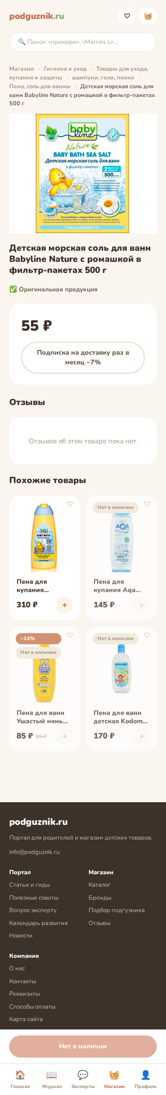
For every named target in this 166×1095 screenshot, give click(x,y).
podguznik (36, 16)
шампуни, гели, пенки (103, 77)
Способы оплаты (32, 1007)
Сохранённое (127, 16)
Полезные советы (33, 898)
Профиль (146, 1079)
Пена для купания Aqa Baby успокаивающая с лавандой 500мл (120, 586)
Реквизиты (24, 994)
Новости (21, 936)
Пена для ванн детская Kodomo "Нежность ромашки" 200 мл (120, 717)
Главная (20, 1079)
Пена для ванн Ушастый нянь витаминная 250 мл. (43, 717)
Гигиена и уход (65, 69)
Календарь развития (38, 923)
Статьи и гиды (29, 885)
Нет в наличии (83, 1046)
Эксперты (83, 1079)
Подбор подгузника (117, 910)
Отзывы (99, 923)
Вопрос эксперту (33, 910)
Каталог (100, 885)
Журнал (52, 1079)
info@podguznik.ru (34, 852)
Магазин (21, 69)
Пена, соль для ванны (40, 86)
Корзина (148, 16)
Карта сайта (26, 1019)
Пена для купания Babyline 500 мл (42, 586)
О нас (17, 968)
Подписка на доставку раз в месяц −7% (83, 357)
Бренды (100, 898)
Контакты (22, 981)
